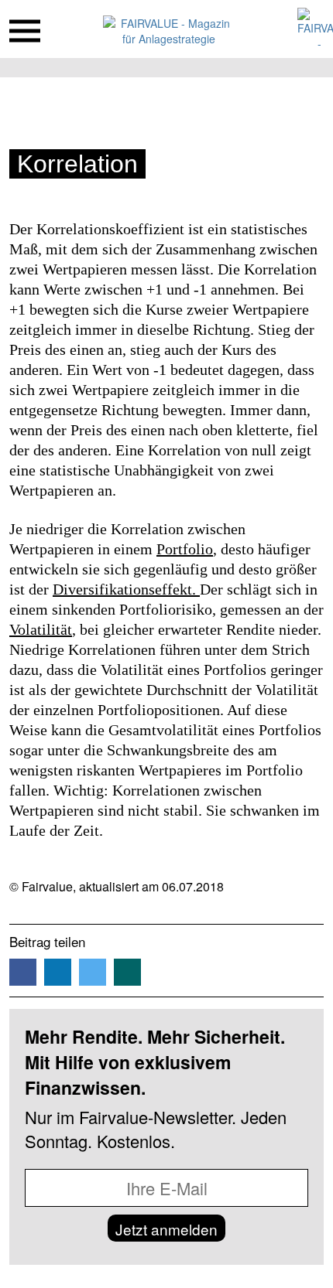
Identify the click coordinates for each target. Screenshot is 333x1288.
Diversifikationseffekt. (126, 589)
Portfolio (184, 548)
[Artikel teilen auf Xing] (127, 972)
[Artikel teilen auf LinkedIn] (57, 972)
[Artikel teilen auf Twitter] (92, 972)
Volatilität (40, 629)
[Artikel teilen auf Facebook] (22, 972)
